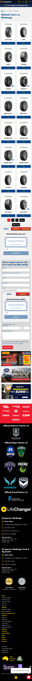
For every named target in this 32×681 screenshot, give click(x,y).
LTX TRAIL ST (24, 187)
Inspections (4, 619)
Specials (4, 629)
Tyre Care (4, 603)
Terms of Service (16, 343)
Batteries (4, 617)
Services (4, 615)
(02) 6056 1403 (10, 561)
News (3, 637)
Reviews (4, 641)
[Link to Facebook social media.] (16, 677)
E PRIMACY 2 (23, 89)
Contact (4, 631)
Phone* (10, 273)
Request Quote (7, 347)
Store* (4, 288)
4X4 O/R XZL (8, 39)
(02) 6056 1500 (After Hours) (11, 531)
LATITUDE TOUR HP (23, 162)
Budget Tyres (5, 650)
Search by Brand (6, 601)
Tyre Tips (4, 605)
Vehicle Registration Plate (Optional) (8, 325)
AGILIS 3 (8, 64)
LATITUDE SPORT (24, 138)
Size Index (4, 646)
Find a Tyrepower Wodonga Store (17, 5)
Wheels (4, 607)
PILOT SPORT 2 (8, 212)
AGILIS (23, 39)
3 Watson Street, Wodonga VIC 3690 (16, 524)
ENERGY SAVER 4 (8, 113)
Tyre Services (5, 623)
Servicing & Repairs (7, 621)
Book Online (6, 633)
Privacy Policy (5, 343)
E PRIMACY (8, 89)
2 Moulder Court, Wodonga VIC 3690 (16, 558)
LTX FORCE (8, 187)
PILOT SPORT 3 (23, 212)
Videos (4, 639)
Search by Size (6, 599)
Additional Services (7, 627)
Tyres (3, 596)
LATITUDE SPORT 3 (8, 162)
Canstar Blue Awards (7, 648)
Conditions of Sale (20, 673)
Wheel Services (6, 625)
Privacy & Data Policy (10, 673)
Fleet (3, 635)
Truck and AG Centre (8, 613)
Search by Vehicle (6, 598)
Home (4, 11)
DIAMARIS (23, 64)
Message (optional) (7, 331)
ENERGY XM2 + (24, 113)
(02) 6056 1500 (10, 528)
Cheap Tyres (5, 652)
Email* (4, 278)
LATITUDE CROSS (8, 138)
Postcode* (5, 283)
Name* (4, 268)
